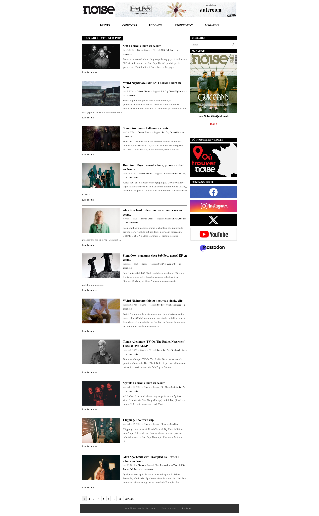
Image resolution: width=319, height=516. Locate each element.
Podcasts (155, 25)
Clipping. (165, 423)
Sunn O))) (174, 132)
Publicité (186, 508)
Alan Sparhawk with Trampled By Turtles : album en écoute (151, 459)
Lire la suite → (90, 72)
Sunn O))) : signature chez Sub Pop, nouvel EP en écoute (155, 257)
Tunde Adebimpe (179, 349)
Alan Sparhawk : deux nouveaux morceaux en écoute (152, 212)
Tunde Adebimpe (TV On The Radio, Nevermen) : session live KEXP (154, 343)
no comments (129, 95)
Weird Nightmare (177, 91)
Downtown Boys (170, 173)
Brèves (105, 25)
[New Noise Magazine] (98, 10)
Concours (129, 25)
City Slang (165, 386)
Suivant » (130, 498)
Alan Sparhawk (171, 218)
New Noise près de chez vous (140, 508)
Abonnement (184, 25)
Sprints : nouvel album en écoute (144, 383)
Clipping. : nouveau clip (138, 420)
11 (120, 498)
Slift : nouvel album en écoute (142, 46)
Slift (163, 49)
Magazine (212, 25)
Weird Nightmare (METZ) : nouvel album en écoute (152, 85)
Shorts (147, 49)
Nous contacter (168, 508)
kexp (159, 349)
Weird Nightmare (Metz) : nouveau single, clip (153, 300)
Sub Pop (169, 49)
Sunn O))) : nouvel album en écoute (145, 128)
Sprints (174, 386)
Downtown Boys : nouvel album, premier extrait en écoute (153, 167)
